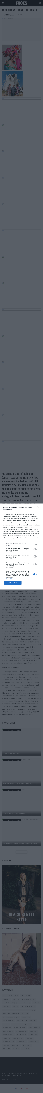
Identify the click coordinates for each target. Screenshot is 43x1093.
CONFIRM (13, 583)
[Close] (39, 508)
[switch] (35, 549)
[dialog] (21, 546)
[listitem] (21, 544)
